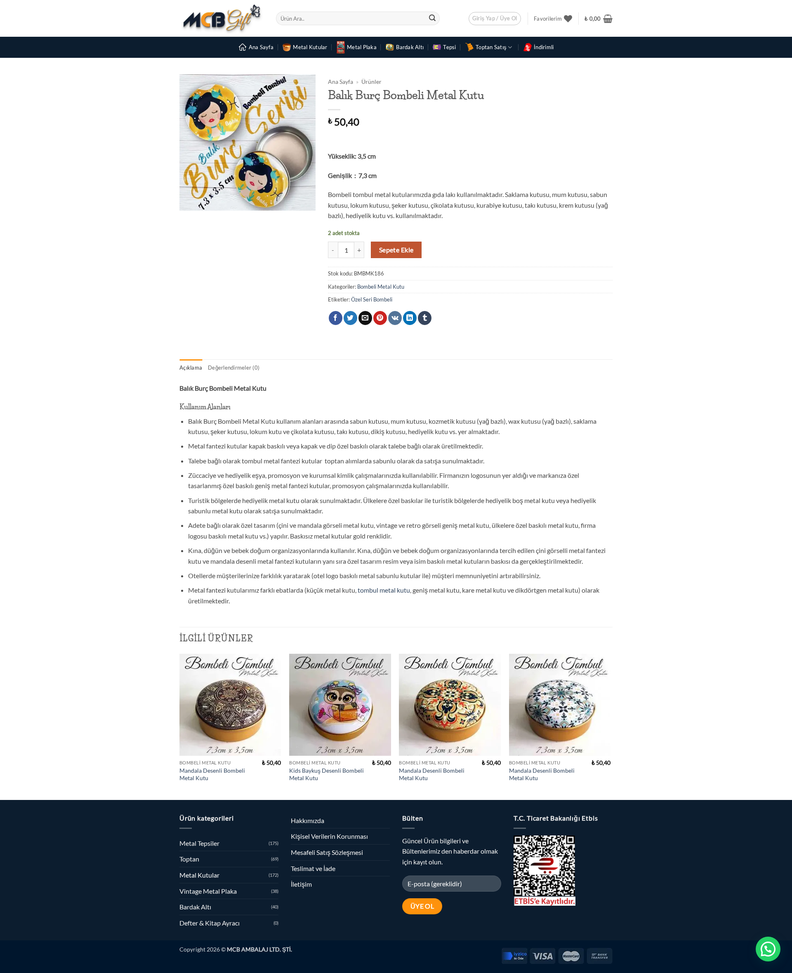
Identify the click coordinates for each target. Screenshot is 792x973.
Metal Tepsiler (199, 843)
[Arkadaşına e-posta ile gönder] (365, 318)
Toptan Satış (491, 47)
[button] (495, 18)
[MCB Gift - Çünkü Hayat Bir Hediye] (221, 18)
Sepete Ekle (396, 250)
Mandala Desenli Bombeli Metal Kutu (212, 774)
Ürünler (371, 81)
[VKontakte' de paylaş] (395, 318)
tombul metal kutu (384, 590)
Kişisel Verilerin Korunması (329, 836)
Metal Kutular (310, 47)
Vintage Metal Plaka (208, 891)
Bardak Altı (410, 47)
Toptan (189, 859)
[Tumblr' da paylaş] (424, 318)
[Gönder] (432, 19)
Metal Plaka (362, 47)
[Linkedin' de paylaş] (410, 318)
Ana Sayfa (261, 47)
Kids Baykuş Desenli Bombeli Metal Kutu (326, 774)
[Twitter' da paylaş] (350, 318)
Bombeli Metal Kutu (380, 286)
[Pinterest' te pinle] (380, 318)
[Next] (610, 726)
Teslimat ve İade (313, 868)
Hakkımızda (307, 820)
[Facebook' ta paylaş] (335, 318)
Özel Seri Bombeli (371, 299)
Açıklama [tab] (190, 367)
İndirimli (544, 47)
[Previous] (180, 726)
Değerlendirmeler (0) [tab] (233, 367)
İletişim (301, 884)
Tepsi (449, 47)
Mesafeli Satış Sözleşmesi (327, 852)
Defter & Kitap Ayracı (209, 923)
